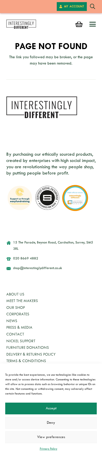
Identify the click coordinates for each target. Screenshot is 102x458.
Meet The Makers (22, 301)
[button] (92, 6)
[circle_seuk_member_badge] (47, 197)
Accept (51, 408)
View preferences (51, 437)
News (11, 321)
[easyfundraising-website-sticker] (19, 197)
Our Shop (15, 308)
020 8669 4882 (25, 258)
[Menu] (92, 24)
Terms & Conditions (26, 361)
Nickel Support (20, 341)
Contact (15, 334)
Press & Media (19, 327)
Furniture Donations (27, 348)
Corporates (17, 314)
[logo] (21, 24)
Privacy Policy (48, 449)
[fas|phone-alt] (11, 259)
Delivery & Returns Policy (30, 354)
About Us (15, 294)
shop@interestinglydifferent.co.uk (37, 268)
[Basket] (79, 24)
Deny (51, 423)
